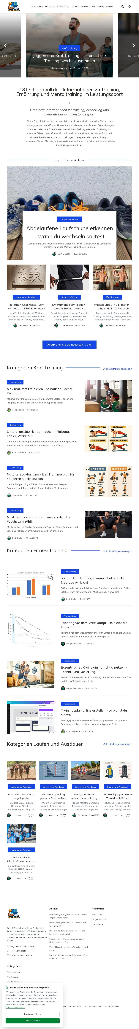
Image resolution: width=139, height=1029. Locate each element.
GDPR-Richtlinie (75, 1006)
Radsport (109, 6)
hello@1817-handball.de (21, 955)
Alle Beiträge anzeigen (117, 368)
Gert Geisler (97, 914)
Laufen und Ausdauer (79, 6)
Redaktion (98, 908)
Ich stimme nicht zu (32, 1014)
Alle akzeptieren (33, 1021)
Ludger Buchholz (99, 919)
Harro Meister (98, 924)
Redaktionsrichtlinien (93, 1006)
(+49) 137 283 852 (18, 951)
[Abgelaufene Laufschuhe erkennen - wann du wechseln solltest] (69, 213)
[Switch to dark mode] (129, 6)
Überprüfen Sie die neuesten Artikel (69, 344)
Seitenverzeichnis (112, 1006)
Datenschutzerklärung (15, 1007)
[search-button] (122, 6)
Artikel (53, 908)
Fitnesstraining (63, 6)
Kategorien (13, 966)
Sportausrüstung (97, 6)
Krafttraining (50, 6)
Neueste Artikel (37, 6)
